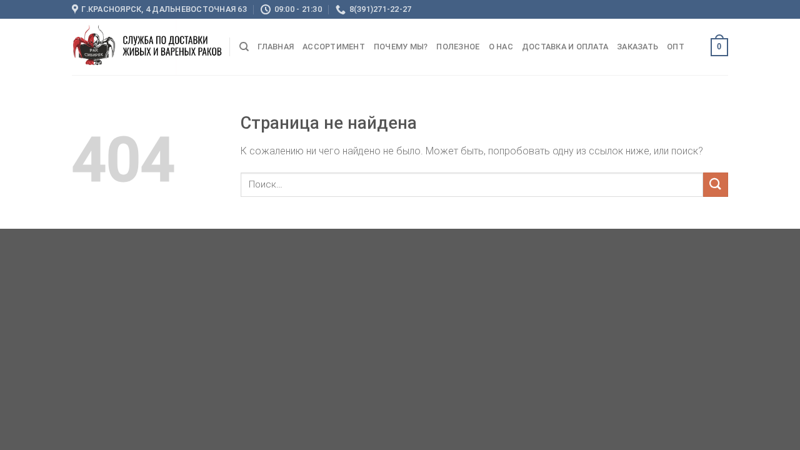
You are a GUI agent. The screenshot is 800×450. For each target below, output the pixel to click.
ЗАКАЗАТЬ (637, 46)
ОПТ (675, 46)
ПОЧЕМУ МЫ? (401, 46)
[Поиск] (244, 47)
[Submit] (715, 184)
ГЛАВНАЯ (276, 46)
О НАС (501, 46)
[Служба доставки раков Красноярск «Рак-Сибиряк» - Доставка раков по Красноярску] (147, 47)
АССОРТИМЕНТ (333, 46)
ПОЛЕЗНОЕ (457, 46)
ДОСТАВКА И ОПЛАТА (565, 46)
